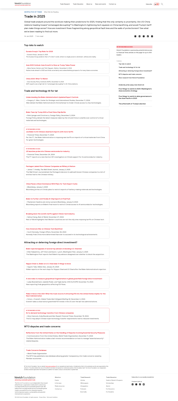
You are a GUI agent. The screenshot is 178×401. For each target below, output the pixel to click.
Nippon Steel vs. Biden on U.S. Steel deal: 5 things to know (48, 264)
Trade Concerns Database (36, 350)
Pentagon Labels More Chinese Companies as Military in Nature (50, 166)
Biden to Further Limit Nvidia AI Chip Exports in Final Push (48, 199)
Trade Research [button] (65, 4)
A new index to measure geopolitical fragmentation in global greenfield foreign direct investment (64, 279)
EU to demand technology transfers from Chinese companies (50, 313)
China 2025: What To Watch (37, 79)
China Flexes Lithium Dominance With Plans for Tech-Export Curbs (51, 184)
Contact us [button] (112, 4)
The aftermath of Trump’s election (132, 104)
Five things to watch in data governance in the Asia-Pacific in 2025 (135, 97)
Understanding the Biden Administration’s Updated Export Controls (52, 97)
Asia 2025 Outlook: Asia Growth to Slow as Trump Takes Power (50, 65)
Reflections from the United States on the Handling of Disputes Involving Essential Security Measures (65, 333)
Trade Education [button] (78, 4)
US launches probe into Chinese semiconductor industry (48, 151)
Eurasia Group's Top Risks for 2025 (39, 51)
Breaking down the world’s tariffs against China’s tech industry (50, 214)
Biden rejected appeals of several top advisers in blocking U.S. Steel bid (54, 249)
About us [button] (89, 4)
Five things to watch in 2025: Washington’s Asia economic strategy (135, 90)
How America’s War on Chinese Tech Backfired (44, 229)
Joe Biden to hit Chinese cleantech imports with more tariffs (49, 132)
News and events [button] (100, 4)
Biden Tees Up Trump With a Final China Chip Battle (46, 112)
